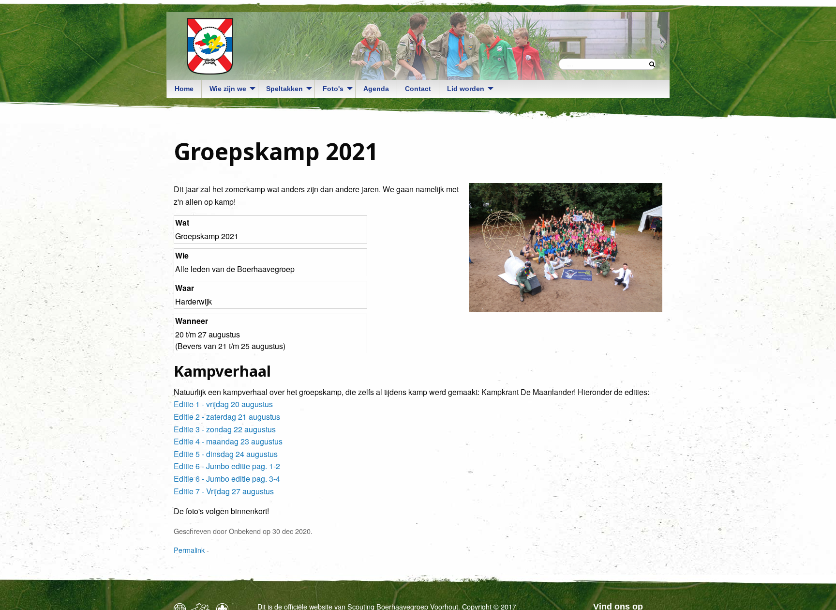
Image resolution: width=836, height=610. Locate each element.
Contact (418, 88)
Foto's (333, 88)
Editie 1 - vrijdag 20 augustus (223, 404)
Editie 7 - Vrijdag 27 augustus (224, 491)
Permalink (189, 550)
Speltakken (284, 88)
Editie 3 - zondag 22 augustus (225, 429)
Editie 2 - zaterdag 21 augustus (227, 416)
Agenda (376, 88)
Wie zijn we (227, 88)
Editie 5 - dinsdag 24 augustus (226, 453)
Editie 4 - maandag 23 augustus (228, 441)
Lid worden (465, 88)
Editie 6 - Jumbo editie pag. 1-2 (227, 466)
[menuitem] (183, 89)
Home (184, 88)
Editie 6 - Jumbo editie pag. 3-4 (227, 478)
